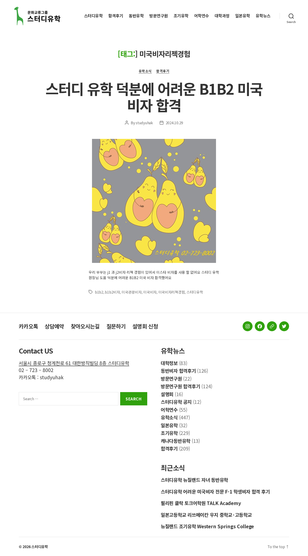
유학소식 (145, 71)
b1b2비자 (112, 292)
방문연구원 (158, 15)
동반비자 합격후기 (178, 370)
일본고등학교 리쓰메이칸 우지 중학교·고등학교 (206, 514)
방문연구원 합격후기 (180, 386)
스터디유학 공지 (176, 401)
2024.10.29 (174, 122)
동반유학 (136, 15)
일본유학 (242, 15)
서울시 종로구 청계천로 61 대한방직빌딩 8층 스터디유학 (74, 363)
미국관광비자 (131, 292)
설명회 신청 (145, 326)
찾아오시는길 (85, 326)
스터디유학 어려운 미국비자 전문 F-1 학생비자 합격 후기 (215, 491)
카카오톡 (28, 326)
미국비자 (149, 292)
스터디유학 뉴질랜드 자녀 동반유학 (194, 479)
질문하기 (116, 326)
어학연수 (201, 15)
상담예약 (54, 326)
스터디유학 (93, 15)
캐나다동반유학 (175, 440)
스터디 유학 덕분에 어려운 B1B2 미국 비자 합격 (154, 96)
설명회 (167, 394)
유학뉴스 (263, 15)
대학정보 (169, 363)
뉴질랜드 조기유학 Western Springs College (207, 526)
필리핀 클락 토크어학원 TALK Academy (201, 503)
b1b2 (99, 292)
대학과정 (222, 15)
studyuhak (144, 122)
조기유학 (181, 15)
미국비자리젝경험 (171, 292)
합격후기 (115, 15)
